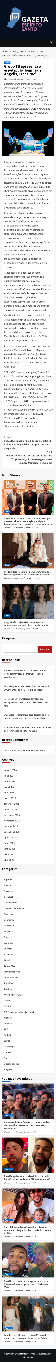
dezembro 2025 (12, 815)
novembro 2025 (12, 820)
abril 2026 (9, 792)
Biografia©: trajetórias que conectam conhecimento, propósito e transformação (26, 624)
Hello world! (40, 750)
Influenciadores (12, 971)
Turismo (8, 1052)
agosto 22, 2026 (32, 528)
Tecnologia (9, 1046)
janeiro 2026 (10, 809)
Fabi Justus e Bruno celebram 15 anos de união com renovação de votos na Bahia (27, 729)
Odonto (8, 1023)
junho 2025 (9, 848)
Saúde (7, 1040)
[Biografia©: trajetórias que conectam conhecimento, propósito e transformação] (28, 601)
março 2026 (10, 798)
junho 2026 (9, 781)
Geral (7, 63)
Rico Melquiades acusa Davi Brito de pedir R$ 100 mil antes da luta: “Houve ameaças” (26, 688)
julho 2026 (9, 775)
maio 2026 (9, 787)
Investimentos (11, 977)
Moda (7, 1000)
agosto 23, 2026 (32, 1132)
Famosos (8, 954)
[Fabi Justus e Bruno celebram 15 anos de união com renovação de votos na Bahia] (28, 1313)
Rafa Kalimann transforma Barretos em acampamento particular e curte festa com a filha (26, 702)
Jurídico (8, 989)
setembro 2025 (11, 832)
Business (8, 891)
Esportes (8, 943)
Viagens (8, 1069)
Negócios (8, 1017)
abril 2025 (9, 860)
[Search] (51, 42)
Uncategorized (11, 1064)
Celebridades (10, 902)
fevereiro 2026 (11, 803)
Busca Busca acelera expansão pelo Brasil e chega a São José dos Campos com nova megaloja (27, 443)
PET (6, 1029)
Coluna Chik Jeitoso (14, 908)
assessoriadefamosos (15, 79)
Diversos (8, 914)
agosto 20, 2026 (32, 629)
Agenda (8, 879)
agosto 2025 (10, 837)
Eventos (8, 948)
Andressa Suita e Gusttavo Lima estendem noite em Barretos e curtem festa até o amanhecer (25, 673)
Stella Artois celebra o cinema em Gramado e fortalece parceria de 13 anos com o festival (27, 573)
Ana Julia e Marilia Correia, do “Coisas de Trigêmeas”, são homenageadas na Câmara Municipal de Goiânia (29, 457)
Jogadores (9, 983)
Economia (9, 920)
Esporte (8, 937)
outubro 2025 (11, 826)
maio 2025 (9, 854)
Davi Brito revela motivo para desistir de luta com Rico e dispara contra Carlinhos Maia (26, 716)
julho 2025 (9, 843)
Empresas (9, 931)
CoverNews (43, 1353)
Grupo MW (9, 966)
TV (5, 1058)
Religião (8, 1035)
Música (7, 1006)
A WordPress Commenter (17, 750)
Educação (9, 925)
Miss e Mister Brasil (14, 994)
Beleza (7, 885)
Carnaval (8, 896)
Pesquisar (9, 638)
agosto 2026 (10, 770)
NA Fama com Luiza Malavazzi (19, 1012)
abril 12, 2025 (32, 79)
